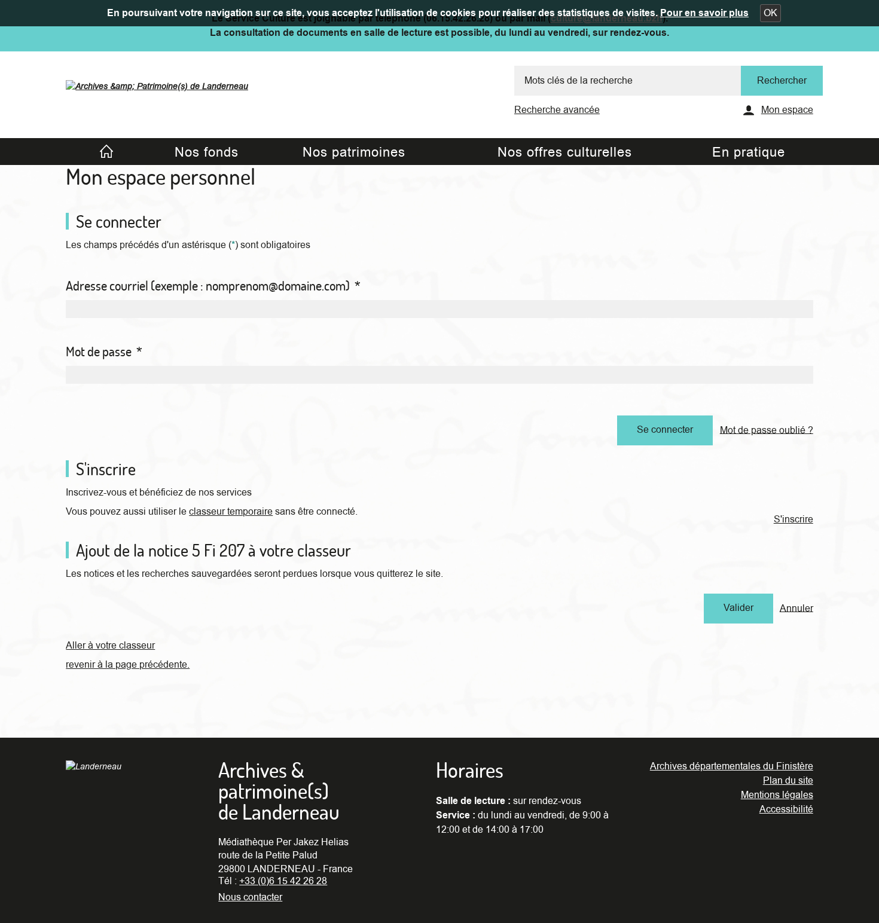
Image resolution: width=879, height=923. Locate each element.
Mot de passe (104, 351)
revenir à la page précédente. (128, 664)
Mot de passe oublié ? (766, 429)
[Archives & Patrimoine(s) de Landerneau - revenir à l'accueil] (157, 83)
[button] (770, 13)
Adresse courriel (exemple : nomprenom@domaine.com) (213, 285)
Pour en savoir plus (704, 13)
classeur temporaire (231, 511)
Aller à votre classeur (110, 645)
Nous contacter (250, 897)
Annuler (796, 608)
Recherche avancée (557, 110)
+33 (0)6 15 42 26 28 (283, 881)
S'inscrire (793, 519)
